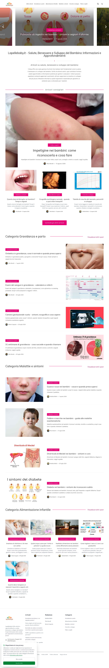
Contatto (38, 654)
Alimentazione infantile (52, 4)
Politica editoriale (54, 654)
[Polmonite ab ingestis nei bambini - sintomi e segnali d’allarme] (54, 27)
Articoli (28, 615)
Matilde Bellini (48, 618)
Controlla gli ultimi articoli (54, 223)
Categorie (68, 615)
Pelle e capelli (83, 4)
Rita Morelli (48, 621)
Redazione (48, 615)
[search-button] (98, 4)
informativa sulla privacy (16, 655)
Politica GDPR (44, 654)
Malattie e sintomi (63, 4)
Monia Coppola (49, 624)
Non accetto (19, 659)
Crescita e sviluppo (74, 4)
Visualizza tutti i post (96, 237)
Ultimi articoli (29, 4)
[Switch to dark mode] (102, 3)
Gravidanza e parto (39, 4)
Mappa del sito (63, 654)
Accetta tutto (19, 663)
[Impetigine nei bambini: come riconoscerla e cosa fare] (54, 130)
